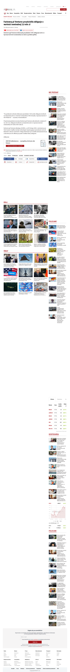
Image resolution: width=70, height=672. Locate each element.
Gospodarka (16, 659)
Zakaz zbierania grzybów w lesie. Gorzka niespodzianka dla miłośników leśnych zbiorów (25, 245)
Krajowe (5, 661)
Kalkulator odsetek (28, 664)
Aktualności (16, 661)
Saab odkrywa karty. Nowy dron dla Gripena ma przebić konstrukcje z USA (25, 279)
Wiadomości (48, 661)
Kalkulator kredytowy (28, 665)
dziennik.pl (33, 6)
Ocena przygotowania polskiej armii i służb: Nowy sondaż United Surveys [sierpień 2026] (10, 245)
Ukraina (5, 654)
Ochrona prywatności (30, 668)
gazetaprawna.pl (58, 6)
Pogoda (47, 665)
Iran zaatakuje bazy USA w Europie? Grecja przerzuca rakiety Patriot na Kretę (9, 293)
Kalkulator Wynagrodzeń (29, 662)
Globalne (5, 662)
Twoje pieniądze (17, 665)
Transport (48, 651)
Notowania (59, 651)
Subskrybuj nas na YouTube (12, 30)
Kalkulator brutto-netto (29, 661)
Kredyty (15, 664)
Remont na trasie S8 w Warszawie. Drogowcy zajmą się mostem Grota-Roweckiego (25, 216)
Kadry (37, 662)
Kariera (26, 655)
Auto (47, 664)
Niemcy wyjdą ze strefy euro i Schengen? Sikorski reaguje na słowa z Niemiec (10, 230)
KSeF (15, 655)
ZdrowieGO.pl (46, 6)
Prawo (37, 661)
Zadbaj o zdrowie (41, 16)
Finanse (58, 662)
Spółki (58, 654)
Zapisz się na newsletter (27, 30)
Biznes (15, 651)
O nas (17, 668)
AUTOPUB (21, 155)
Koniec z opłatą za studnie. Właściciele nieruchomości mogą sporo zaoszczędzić (40, 245)
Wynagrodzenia (27, 654)
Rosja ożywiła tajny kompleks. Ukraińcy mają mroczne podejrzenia (40, 279)
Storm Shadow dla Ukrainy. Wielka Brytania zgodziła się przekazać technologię (10, 265)
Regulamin (39, 668)
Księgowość (38, 664)
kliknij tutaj (40, 646)
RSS (58, 668)
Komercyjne (38, 655)
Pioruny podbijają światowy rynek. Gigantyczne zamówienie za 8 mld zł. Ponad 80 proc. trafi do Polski (10, 216)
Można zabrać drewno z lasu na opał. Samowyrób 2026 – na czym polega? (41, 230)
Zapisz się (35, 642)
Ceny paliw (24, 16)
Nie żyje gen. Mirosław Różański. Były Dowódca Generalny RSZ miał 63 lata (40, 216)
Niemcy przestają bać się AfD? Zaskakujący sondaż (25, 293)
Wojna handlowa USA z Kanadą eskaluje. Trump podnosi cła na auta (40, 265)
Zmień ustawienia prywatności (49, 668)
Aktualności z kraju (7, 664)
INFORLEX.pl (39, 6)
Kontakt (12, 668)
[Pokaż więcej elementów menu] (66, 13)
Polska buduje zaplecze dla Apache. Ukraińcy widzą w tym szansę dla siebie (25, 230)
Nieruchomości (39, 651)
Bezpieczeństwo (7, 659)
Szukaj (64, 9)
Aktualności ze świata (7, 665)
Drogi (47, 654)
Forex (58, 655)
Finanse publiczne (17, 662)
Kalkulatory (27, 659)
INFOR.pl (27, 6)
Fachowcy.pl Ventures (29, 155)
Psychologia (59, 664)
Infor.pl (37, 659)
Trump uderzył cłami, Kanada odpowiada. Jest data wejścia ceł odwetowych (10, 279)
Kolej (47, 655)
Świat (5, 651)
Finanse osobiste (16, 16)
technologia (15, 155)
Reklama (22, 668)
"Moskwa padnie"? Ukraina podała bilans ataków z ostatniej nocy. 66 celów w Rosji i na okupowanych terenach (40, 293)
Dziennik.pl (48, 659)
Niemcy (5, 655)
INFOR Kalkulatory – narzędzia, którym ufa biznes (20, 142)
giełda (9, 155)
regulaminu (35, 639)
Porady (58, 665)
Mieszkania (37, 654)
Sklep (65, 6)
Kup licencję (19, 151)
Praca (26, 651)
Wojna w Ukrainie (32, 16)
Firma (15, 654)
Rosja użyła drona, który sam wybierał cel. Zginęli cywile (25, 264)
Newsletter (52, 6)
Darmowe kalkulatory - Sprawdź (15, 145)
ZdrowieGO (59, 659)
